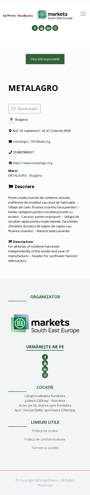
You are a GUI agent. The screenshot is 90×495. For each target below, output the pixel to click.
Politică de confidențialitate (45, 439)
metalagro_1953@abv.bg (31, 141)
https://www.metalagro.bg (32, 163)
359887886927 (23, 152)
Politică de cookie (45, 431)
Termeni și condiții (45, 448)
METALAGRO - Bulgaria (25, 175)
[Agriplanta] (18, 14)
